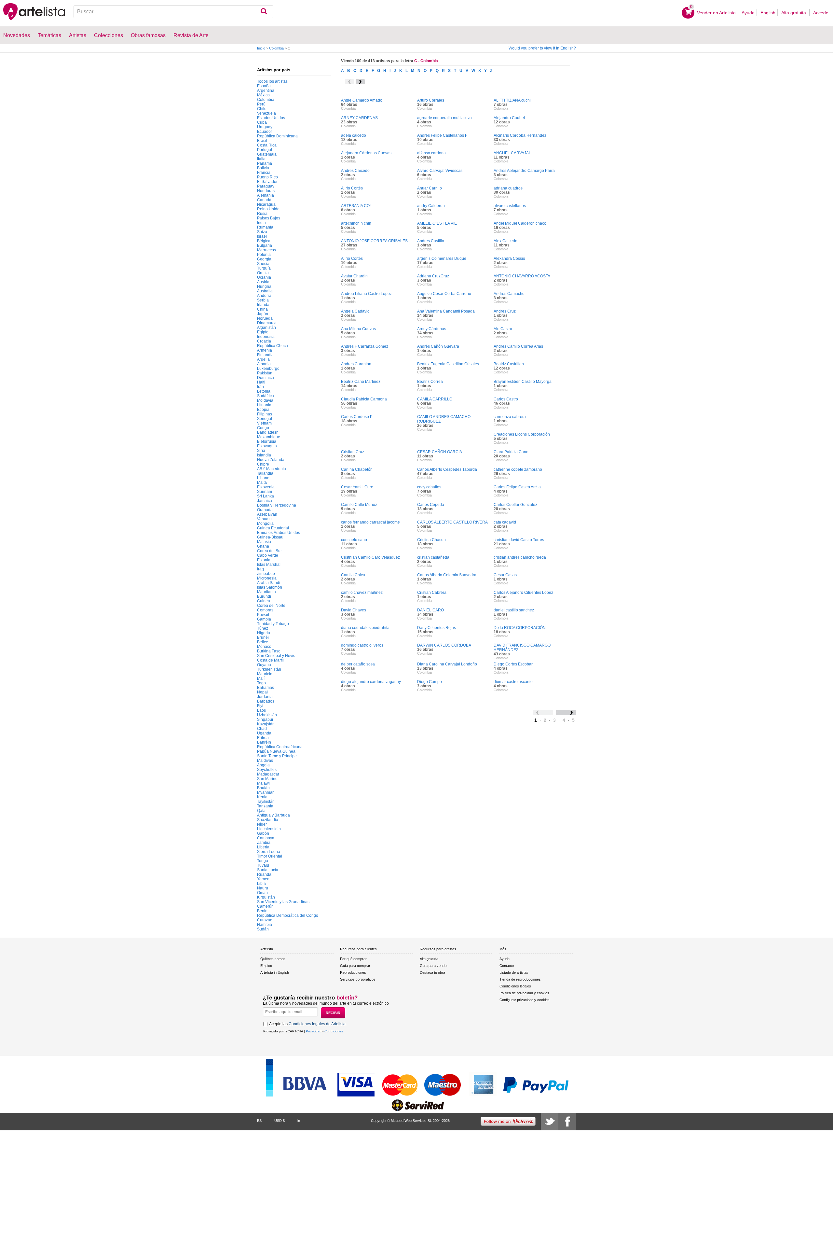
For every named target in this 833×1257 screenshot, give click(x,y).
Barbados (265, 701)
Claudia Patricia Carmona (364, 399)
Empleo (266, 966)
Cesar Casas (505, 575)
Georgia (264, 259)
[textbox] (173, 11)
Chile (261, 108)
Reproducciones (353, 972)
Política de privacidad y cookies (524, 993)
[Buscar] (263, 11)
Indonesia (266, 336)
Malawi (263, 783)
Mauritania (266, 592)
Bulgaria (264, 245)
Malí (261, 678)
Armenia (264, 350)
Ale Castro (503, 329)
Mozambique (268, 437)
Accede (820, 12)
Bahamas (265, 687)
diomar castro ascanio (513, 681)
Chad (262, 728)
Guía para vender (434, 966)
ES (259, 1121)
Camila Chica (353, 575)
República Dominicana (277, 136)
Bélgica (263, 241)
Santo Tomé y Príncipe (277, 756)
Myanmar (265, 792)
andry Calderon (431, 205)
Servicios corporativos (358, 979)
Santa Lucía (267, 870)
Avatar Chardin (354, 276)
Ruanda (264, 874)
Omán (262, 892)
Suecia (263, 263)
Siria (261, 450)
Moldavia (265, 400)
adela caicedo (353, 135)
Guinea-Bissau (270, 537)
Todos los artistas (272, 81)
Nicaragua (266, 204)
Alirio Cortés (352, 188)
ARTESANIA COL (356, 205)
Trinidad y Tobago (273, 624)
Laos (261, 710)
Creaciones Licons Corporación (522, 434)
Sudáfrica (265, 396)
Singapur (265, 719)
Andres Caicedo (355, 170)
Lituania (264, 405)
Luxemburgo (268, 368)
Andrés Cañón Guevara (438, 346)
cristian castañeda (433, 557)
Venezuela (266, 113)
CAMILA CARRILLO (434, 399)
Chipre (263, 464)
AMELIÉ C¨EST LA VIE (437, 223)
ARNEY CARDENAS (359, 118)
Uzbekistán (267, 715)
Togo (261, 683)
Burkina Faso (268, 651)
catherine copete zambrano (518, 469)
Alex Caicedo (505, 241)
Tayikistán (266, 801)
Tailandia (265, 473)
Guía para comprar (355, 966)
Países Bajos (268, 218)
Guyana (264, 665)
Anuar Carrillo (429, 188)
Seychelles (267, 769)
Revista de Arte (191, 35)
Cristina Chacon (431, 540)
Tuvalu (263, 865)
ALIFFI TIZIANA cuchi (512, 100)
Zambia (263, 842)
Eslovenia (266, 487)
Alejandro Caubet (509, 118)
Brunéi (263, 637)
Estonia (263, 560)
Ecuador (264, 131)
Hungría (264, 286)
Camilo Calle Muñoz (359, 504)
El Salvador (267, 181)
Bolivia (263, 168)
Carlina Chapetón (357, 469)
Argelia (263, 359)
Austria (263, 282)
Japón (262, 314)
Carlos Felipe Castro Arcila (517, 487)
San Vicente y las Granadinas (283, 902)
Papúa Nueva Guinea (276, 751)
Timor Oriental (269, 856)
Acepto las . (308, 1024)
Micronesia (267, 578)
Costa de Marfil (270, 660)
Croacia (264, 341)
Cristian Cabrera (431, 592)
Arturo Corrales (430, 100)
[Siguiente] (360, 81)
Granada (265, 510)
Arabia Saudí (268, 582)
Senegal (264, 418)
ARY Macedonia (271, 469)
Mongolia (265, 523)
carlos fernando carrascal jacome (370, 522)
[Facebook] (567, 1121)
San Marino (267, 778)
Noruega (265, 318)
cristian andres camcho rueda (520, 557)
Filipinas (264, 414)
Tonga (262, 861)
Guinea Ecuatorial (273, 528)
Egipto (262, 332)
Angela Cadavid (355, 311)
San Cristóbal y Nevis (276, 655)
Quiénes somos (272, 959)
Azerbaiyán (267, 514)
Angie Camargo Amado (361, 100)
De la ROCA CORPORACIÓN (520, 627)
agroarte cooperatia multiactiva (444, 118)
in (298, 1121)
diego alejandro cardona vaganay (371, 681)
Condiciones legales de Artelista (317, 1024)
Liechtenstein (269, 829)
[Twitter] (549, 1121)
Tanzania (265, 806)
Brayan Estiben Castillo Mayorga (523, 381)
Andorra (264, 295)
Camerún (265, 906)
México (263, 95)
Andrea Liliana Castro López (366, 293)
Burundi (264, 596)
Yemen (263, 879)
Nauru (262, 888)
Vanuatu (264, 519)
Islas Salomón (269, 587)
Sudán (263, 929)
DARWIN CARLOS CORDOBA (444, 645)
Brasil (262, 140)
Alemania (265, 195)
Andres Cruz (505, 311)
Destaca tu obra (432, 972)
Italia (261, 159)
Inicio (261, 48)
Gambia (264, 619)
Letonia (263, 391)
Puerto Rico (267, 177)
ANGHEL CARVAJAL (512, 153)
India (261, 222)
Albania (264, 364)
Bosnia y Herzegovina (276, 505)
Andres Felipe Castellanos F (442, 135)
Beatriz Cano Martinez (360, 381)
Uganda (264, 733)
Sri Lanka (265, 496)
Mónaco (264, 646)
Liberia (263, 847)
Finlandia (265, 355)
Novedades (16, 35)
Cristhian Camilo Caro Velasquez (370, 557)
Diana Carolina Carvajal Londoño (447, 664)
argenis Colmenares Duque (441, 258)
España (264, 86)
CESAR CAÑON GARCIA (439, 452)
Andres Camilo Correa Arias (518, 346)
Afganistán (266, 327)
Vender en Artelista (716, 12)
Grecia (263, 273)
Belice (262, 642)
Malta (262, 482)
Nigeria (263, 633)
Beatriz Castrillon (509, 364)
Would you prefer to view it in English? (542, 48)
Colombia (276, 48)
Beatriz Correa (430, 381)
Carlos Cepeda (430, 504)
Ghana (263, 546)
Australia (265, 291)
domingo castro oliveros (362, 645)
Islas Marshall (269, 564)
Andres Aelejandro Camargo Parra (524, 170)
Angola (263, 765)
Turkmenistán (269, 669)
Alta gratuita (794, 12)
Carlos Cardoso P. (357, 416)
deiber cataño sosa (358, 664)
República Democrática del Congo (287, 915)
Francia (263, 172)
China (262, 309)
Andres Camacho (509, 293)
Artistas (77, 35)
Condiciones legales (515, 986)
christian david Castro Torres (519, 540)
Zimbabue (266, 573)
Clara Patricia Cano (511, 452)
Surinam (264, 491)
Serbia (263, 300)
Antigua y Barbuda (273, 815)
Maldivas (265, 760)
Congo (263, 428)
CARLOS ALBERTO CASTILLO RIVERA (452, 522)
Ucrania (264, 277)
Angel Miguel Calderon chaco (520, 223)
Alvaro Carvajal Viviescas (439, 170)
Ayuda (748, 12)
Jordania (265, 696)
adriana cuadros (508, 188)
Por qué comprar (353, 959)
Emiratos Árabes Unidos (278, 532)
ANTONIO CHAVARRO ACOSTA (522, 276)
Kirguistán (266, 897)
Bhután (263, 788)
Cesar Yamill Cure (357, 487)
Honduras (266, 191)
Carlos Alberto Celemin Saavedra (446, 575)
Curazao (264, 920)
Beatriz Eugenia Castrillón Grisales (448, 364)
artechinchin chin (356, 223)
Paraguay (265, 186)
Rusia (262, 213)
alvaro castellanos (510, 205)
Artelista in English (274, 972)
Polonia (264, 254)
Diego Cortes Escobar (513, 664)
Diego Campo (429, 681)
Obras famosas (148, 35)
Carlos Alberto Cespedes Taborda (447, 469)
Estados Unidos (271, 118)
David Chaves (353, 610)
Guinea (263, 601)
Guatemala (267, 154)
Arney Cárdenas (431, 329)
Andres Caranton (356, 364)
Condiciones (333, 1031)
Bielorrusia (266, 441)
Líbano (263, 478)
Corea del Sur (269, 551)
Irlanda (263, 304)
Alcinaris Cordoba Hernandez (520, 135)
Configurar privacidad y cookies (524, 1000)
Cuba (262, 122)
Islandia (264, 455)
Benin (262, 911)
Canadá (264, 200)
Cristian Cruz (352, 452)
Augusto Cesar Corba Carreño (444, 293)
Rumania (265, 227)
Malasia (264, 541)
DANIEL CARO (430, 610)
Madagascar (268, 774)
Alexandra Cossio (509, 258)
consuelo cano (354, 540)
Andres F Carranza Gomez (364, 346)
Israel (262, 236)
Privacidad (313, 1031)
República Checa (272, 345)
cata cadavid (505, 522)
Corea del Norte (271, 605)
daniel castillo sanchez (514, 610)
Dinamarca (267, 323)
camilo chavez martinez (362, 592)
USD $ (279, 1121)
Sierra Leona (268, 851)
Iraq (260, 569)
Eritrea (263, 737)
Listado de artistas (513, 972)
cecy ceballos (429, 487)
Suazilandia (267, 819)
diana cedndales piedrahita (365, 627)
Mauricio (264, 674)
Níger (262, 824)
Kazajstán (266, 724)
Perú (261, 104)
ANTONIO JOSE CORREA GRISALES (374, 241)
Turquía (264, 268)
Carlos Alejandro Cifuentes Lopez (523, 592)
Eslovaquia (267, 446)
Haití (261, 382)
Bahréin (264, 742)
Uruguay (264, 127)
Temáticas (49, 35)
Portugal (264, 149)
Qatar (262, 810)
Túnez (262, 628)
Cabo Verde (267, 555)
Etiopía (263, 409)
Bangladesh (268, 432)
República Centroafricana (280, 747)
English (767, 12)
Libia (261, 883)
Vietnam (264, 423)
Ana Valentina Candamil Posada (446, 311)
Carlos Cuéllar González (515, 504)
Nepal (262, 692)
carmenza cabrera (510, 416)
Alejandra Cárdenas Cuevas (366, 153)
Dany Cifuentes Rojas (436, 627)
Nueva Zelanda (270, 459)
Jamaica (264, 500)
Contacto (506, 966)
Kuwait (263, 614)
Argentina (265, 90)
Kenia (262, 797)
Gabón (263, 833)
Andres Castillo (430, 241)
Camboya (265, 838)
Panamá (264, 163)
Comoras (265, 610)
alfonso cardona (431, 153)
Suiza (262, 232)
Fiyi (260, 706)
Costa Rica (267, 145)
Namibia (264, 924)
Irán (260, 386)
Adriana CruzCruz (433, 276)
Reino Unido (268, 209)
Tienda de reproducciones (520, 979)
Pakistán (264, 373)
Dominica (265, 377)
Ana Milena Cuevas (358, 329)
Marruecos (266, 250)
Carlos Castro (506, 399)
